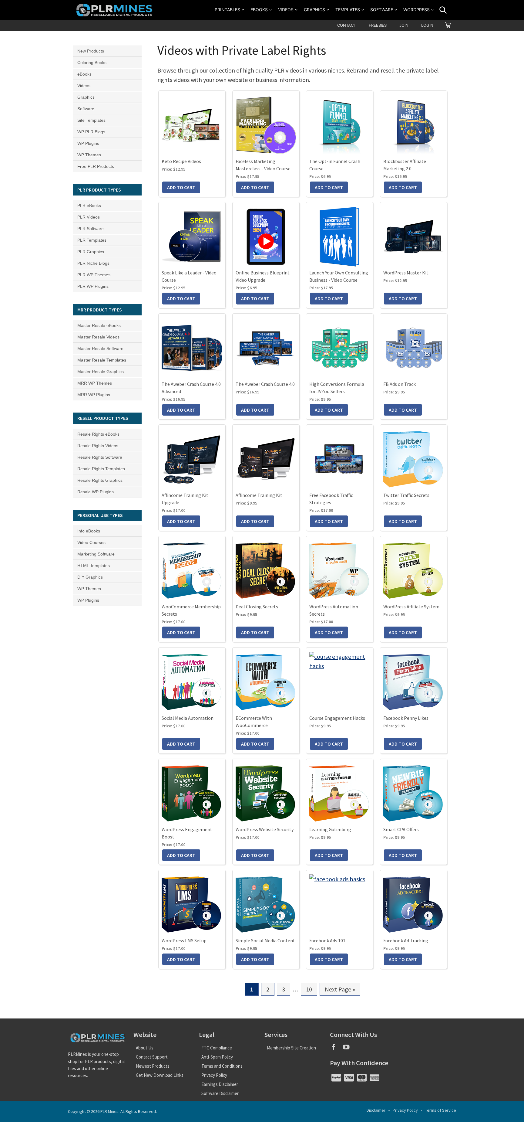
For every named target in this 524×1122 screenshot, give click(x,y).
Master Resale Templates (101, 360)
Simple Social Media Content (265, 940)
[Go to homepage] (115, 10)
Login (427, 25)
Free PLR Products (95, 166)
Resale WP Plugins (95, 491)
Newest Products (153, 1066)
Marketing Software (96, 554)
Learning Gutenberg (330, 829)
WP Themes (89, 154)
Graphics (314, 9)
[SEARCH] (443, 10)
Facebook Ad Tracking (405, 940)
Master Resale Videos (98, 337)
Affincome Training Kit (259, 495)
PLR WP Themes (93, 274)
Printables (227, 9)
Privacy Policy (214, 1075)
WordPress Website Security (265, 829)
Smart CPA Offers (401, 829)
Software (381, 9)
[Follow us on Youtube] (348, 1049)
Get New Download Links (159, 1075)
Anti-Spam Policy (217, 1057)
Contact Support (152, 1057)
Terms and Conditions (222, 1066)
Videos (286, 9)
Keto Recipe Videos (181, 161)
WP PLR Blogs (91, 131)
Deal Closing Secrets (257, 607)
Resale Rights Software (99, 457)
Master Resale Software (100, 348)
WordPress (416, 9)
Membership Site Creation (291, 1048)
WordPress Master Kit (405, 273)
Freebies (378, 25)
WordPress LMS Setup (184, 940)
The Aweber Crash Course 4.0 (265, 384)
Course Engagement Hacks (337, 718)
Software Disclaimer (220, 1093)
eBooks (259, 9)
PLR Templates (91, 240)
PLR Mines (109, 1111)
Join (403, 25)
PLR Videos (88, 217)
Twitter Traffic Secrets (406, 495)
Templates (347, 9)
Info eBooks (88, 531)
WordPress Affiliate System (411, 607)
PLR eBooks (89, 205)
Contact (346, 25)
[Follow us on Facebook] (336, 1049)
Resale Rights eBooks (98, 434)
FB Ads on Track (399, 384)
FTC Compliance (216, 1048)
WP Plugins (88, 143)
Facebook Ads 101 (327, 940)
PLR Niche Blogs (93, 263)
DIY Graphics (90, 577)
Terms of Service (440, 1110)
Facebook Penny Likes (405, 718)
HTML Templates (93, 565)
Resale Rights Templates (101, 468)
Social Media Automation (187, 718)
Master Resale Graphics (100, 371)
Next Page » (340, 990)
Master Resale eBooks (99, 325)
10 (311, 990)
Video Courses (91, 542)
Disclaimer (376, 1110)
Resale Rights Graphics (100, 480)
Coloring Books (91, 62)
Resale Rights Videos (97, 445)
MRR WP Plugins (93, 394)
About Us (144, 1048)
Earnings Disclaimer (219, 1084)
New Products (90, 51)
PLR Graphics (90, 251)
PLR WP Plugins (93, 286)
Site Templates (91, 120)
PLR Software (90, 228)
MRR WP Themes (94, 383)
